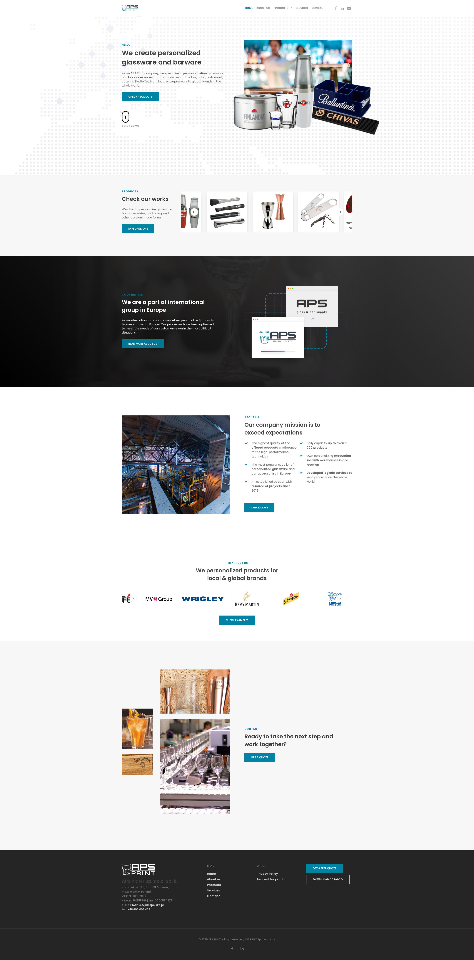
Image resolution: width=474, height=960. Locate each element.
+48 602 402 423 (139, 909)
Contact (318, 8)
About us (214, 879)
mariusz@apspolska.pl (148, 905)
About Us (263, 8)
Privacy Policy (267, 874)
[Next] (339, 212)
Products (280, 8)
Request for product (272, 879)
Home (249, 8)
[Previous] (194, 212)
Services (302, 8)
